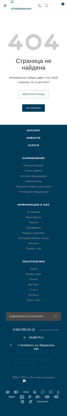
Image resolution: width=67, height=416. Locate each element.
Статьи (33, 289)
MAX (38, 363)
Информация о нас (34, 204)
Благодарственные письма (33, 238)
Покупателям (33, 261)
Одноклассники (48, 363)
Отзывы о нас (33, 248)
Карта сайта (33, 300)
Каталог (33, 130)
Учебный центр (33, 181)
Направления (33, 158)
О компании (33, 212)
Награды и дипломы (33, 232)
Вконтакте (19, 363)
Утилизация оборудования (33, 191)
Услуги (33, 145)
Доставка (33, 284)
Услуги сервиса (33, 170)
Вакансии (33, 243)
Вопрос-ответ (33, 274)
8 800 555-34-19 (24, 329)
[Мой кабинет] (53, 5)
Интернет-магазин (33, 165)
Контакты (33, 294)
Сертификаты (33, 227)
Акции (33, 268)
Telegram (29, 363)
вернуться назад (33, 94)
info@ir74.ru (36, 337)
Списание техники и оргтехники (33, 186)
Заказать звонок (49, 330)
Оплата (33, 279)
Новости (33, 137)
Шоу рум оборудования (33, 176)
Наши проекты (33, 217)
